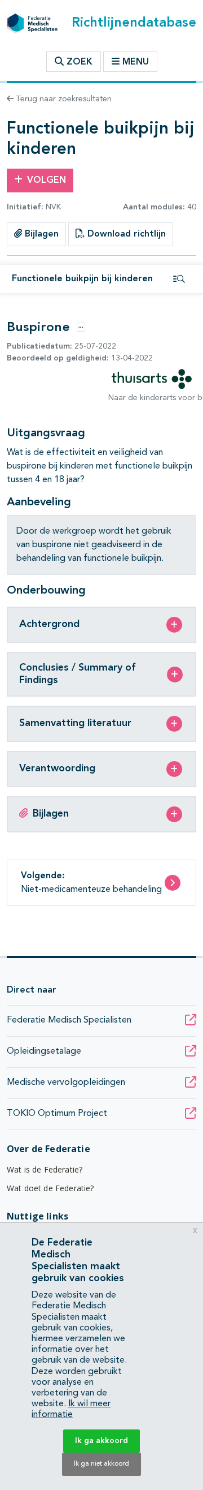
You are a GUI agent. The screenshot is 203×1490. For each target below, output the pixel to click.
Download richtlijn (125, 234)
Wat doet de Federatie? (50, 1188)
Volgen (46, 180)
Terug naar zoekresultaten (63, 99)
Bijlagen (40, 234)
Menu (135, 62)
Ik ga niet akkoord (101, 1464)
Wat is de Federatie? (44, 1169)
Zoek (78, 62)
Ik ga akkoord (101, 1441)
